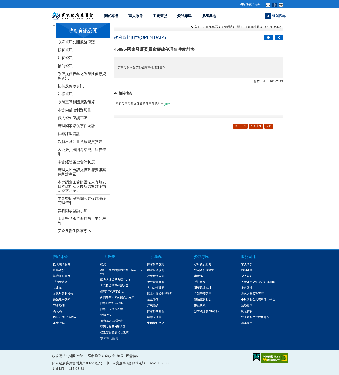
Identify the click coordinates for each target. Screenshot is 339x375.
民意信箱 (246, 311)
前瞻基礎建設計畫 (111, 320)
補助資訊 (65, 66)
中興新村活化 (155, 322)
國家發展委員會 (73, 15)
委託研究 (200, 281)
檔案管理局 (154, 317)
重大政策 (107, 257)
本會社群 (59, 322)
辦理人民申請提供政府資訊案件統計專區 (82, 172)
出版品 (198, 275)
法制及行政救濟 (204, 270)
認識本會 (59, 270)
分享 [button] (279, 37)
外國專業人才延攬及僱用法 (117, 297)
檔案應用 (246, 322)
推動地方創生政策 (111, 303)
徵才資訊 (246, 275)
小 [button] (268, 5)
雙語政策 (106, 314)
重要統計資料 (202, 287)
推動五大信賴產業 (111, 309)
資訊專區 (212, 27)
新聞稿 (57, 311)
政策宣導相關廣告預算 (76, 102)
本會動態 (59, 305)
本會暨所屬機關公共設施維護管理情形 (82, 200)
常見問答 (246, 264)
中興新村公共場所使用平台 (258, 299)
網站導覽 (246, 4)
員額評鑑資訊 (69, 134)
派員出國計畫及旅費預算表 (80, 142)
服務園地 (248, 257)
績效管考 (153, 299)
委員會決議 (60, 281)
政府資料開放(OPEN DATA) (262, 27)
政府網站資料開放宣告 (69, 356)
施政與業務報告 (63, 293)
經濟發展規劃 (155, 270)
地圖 (120, 356)
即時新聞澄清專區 (64, 317)
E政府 (256, 357)
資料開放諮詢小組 (72, 211)
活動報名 (246, 305)
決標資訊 (65, 94)
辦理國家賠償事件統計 (76, 126)
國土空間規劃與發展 (160, 293)
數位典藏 (200, 305)
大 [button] (281, 5)
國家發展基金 (155, 311)
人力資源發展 (155, 287)
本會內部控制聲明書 (74, 110)
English (257, 4)
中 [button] (274, 5)
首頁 (197, 27)
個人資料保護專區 (72, 118)
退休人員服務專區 (252, 293)
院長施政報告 (61, 264)
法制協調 (153, 305)
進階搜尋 (279, 16)
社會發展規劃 (155, 275)
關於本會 (60, 257)
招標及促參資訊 (71, 86)
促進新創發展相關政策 (114, 332)
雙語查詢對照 (202, 299)
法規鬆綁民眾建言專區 (255, 317)
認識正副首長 (61, 275)
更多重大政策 (109, 338)
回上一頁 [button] (240, 125)
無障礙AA (274, 358)
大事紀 (57, 287)
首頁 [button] (269, 125)
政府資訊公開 (231, 27)
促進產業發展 (155, 281)
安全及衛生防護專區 (74, 231)
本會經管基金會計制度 (76, 162)
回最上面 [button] (256, 125)
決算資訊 (65, 58)
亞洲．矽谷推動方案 (113, 326)
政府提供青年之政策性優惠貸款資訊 (82, 76)
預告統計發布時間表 (207, 311)
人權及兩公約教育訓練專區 (258, 281)
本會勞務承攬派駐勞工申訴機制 (82, 221)
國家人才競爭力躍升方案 (115, 279)
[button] (268, 16)
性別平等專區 (202, 293)
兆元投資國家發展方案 (114, 285)
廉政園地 (246, 287)
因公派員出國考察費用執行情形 (82, 152)
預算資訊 (65, 50)
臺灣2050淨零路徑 (112, 291)
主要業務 (154, 257)
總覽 (103, 264)
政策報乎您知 (61, 299)
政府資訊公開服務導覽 (76, 42)
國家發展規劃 (155, 264)
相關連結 (246, 270)
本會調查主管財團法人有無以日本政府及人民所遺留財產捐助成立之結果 (82, 186)
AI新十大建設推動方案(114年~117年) (121, 271)
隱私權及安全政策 (101, 356)
